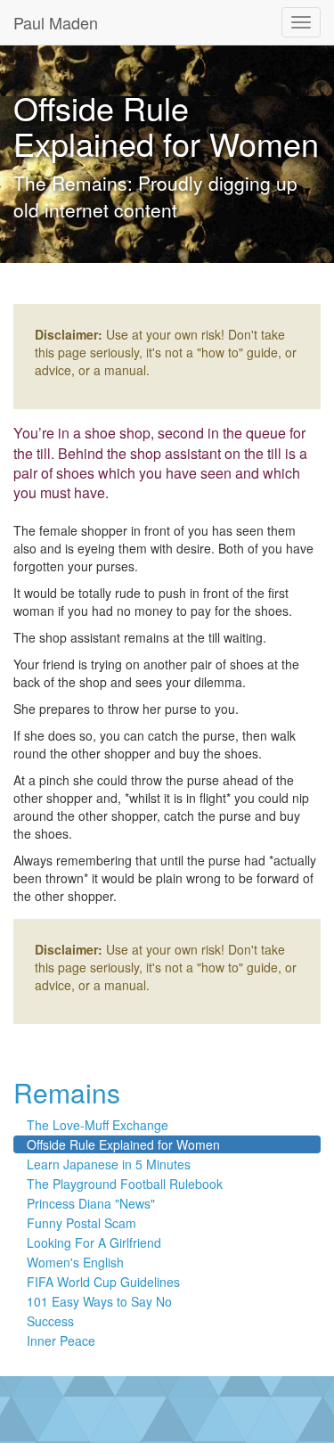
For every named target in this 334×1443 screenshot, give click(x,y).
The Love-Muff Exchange (97, 1125)
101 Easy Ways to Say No (99, 1301)
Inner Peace (61, 1340)
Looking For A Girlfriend (94, 1242)
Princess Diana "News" (91, 1203)
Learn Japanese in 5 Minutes (109, 1164)
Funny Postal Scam (81, 1223)
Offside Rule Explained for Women (123, 1144)
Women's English (75, 1262)
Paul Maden (55, 22)
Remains (66, 1092)
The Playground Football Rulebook (125, 1184)
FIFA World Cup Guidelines (103, 1282)
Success (50, 1321)
